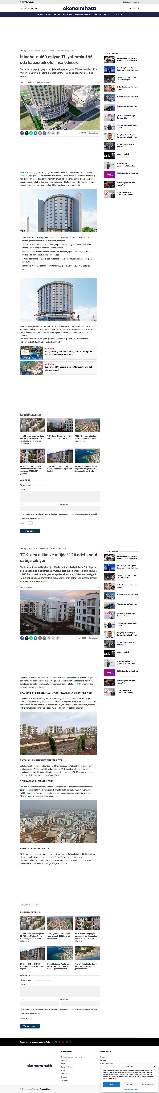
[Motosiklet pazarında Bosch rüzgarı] (109, 130)
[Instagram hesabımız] (28, 8)
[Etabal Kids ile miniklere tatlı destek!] (109, 91)
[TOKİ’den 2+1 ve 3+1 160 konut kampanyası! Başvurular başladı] (60, 456)
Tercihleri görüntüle (147, 1084)
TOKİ (77, 684)
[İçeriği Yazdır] (44, 133)
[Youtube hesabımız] (32, 8)
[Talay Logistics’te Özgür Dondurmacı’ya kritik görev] (109, 139)
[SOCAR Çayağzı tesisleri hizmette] (109, 149)
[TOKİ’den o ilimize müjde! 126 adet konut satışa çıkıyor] (60, 425)
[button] (155, 1066)
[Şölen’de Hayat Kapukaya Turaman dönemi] (109, 120)
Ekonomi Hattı (45, 1089)
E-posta (64, 504)
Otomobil (67, 15)
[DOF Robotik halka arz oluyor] (109, 178)
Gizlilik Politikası (128, 1089)
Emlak (107, 15)
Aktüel (57, 15)
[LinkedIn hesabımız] (39, 8)
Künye (136, 1089)
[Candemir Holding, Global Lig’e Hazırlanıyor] (109, 82)
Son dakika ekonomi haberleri (71, 1057)
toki (36, 905)
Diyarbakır (26, 905)
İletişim (103, 1060)
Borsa (48, 15)
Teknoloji (117, 15)
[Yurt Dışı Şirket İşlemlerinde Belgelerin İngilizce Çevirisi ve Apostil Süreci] (109, 63)
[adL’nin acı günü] (109, 159)
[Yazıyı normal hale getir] (58, 133)
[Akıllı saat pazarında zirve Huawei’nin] (109, 187)
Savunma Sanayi (82, 15)
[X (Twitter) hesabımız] (25, 8)
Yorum (23, 489)
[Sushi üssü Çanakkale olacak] (109, 101)
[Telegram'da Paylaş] (35, 133)
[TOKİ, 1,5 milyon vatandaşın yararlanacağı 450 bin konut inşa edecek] (87, 425)
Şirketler (96, 15)
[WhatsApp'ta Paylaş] (31, 133)
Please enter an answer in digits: (32, 518)
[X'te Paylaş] (27, 133)
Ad (22, 504)
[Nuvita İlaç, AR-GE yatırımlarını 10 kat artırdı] (109, 168)
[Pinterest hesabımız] (35, 8)
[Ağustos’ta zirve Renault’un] (109, 111)
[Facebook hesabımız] (21, 8)
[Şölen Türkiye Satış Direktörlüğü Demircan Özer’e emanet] (109, 197)
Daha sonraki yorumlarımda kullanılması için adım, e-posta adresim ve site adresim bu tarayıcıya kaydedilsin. (60, 514)
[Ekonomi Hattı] (79, 11)
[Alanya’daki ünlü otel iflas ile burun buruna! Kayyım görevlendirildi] (87, 953)
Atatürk (48, 332)
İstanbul (23, 176)
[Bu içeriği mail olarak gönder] (40, 133)
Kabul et (111, 1084)
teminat (29, 790)
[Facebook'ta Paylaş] (22, 133)
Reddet (129, 1084)
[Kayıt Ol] (130, 8)
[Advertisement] (72, 33)
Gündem (39, 15)
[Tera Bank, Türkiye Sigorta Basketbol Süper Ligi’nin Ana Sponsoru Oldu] (109, 72)
